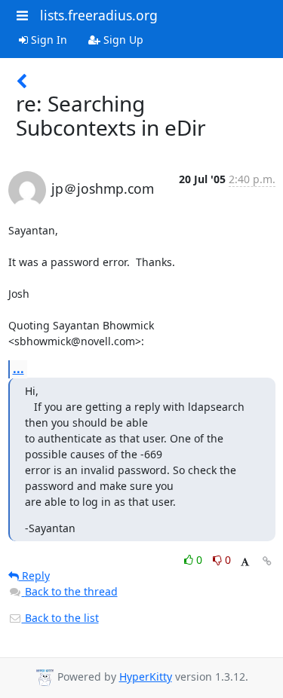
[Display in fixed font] (245, 562)
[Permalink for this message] (267, 561)
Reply (34, 575)
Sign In (47, 39)
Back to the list (60, 618)
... (18, 368)
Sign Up (121, 39)
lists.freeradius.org (99, 15)
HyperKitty (145, 676)
